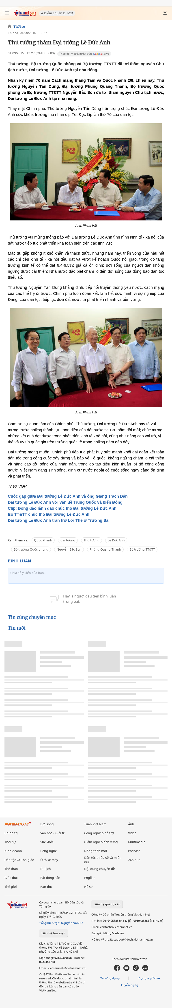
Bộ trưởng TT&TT (142, 549)
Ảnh (131, 824)
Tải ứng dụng (110, 978)
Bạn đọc (46, 886)
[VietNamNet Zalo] (145, 970)
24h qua (134, 860)
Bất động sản (50, 878)
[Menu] (7, 13)
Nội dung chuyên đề (99, 869)
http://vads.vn (113, 933)
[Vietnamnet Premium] (17, 826)
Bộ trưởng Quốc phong (31, 549)
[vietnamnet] (24, 15)
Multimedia (136, 842)
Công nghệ (48, 851)
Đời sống (47, 824)
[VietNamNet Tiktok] (136, 970)
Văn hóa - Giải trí (52, 833)
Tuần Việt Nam (95, 824)
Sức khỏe (47, 842)
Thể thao (11, 869)
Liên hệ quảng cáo (107, 904)
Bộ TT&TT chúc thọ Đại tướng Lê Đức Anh (48, 514)
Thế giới (10, 886)
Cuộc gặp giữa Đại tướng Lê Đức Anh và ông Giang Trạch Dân (68, 496)
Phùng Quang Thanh (105, 549)
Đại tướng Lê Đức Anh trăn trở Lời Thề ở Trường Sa (58, 520)
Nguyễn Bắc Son (69, 549)
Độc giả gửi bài (149, 978)
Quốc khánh (43, 540)
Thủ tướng (91, 540)
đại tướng (67, 540)
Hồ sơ (88, 886)
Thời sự (19, 26)
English (89, 878)
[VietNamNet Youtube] (126, 970)
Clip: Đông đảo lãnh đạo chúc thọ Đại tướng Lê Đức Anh (62, 508)
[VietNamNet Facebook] (117, 970)
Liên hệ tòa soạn (53, 933)
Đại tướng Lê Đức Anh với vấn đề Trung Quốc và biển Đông (65, 502)
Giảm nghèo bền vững (101, 842)
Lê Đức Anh (116, 540)
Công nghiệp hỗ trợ (99, 833)
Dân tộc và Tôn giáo (19, 860)
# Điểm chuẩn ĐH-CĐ (57, 13)
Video (132, 833)
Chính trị (11, 833)
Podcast (134, 851)
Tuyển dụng (129, 985)
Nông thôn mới (95, 851)
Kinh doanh (13, 851)
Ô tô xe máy (49, 860)
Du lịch (45, 869)
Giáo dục (11, 878)
